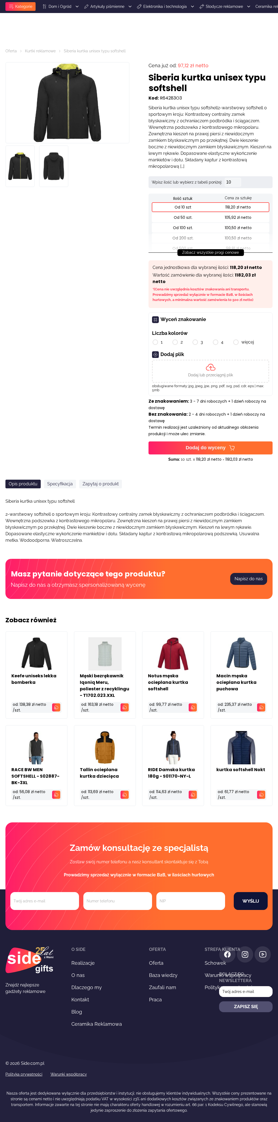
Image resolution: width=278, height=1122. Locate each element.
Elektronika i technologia (165, 6)
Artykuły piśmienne (107, 6)
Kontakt (80, 999)
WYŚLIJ (250, 901)
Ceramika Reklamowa (96, 1024)
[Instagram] (245, 955)
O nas (78, 975)
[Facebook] (227, 955)
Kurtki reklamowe (40, 51)
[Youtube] (262, 955)
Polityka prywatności (23, 1074)
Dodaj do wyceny (206, 447)
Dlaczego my (86, 987)
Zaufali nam (162, 987)
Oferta (11, 51)
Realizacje (83, 963)
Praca (155, 999)
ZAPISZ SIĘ (246, 1006)
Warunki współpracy (68, 1074)
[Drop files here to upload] (210, 371)
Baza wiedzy (163, 975)
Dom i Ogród (60, 6)
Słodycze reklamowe (224, 6)
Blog (76, 1012)
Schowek (215, 963)
